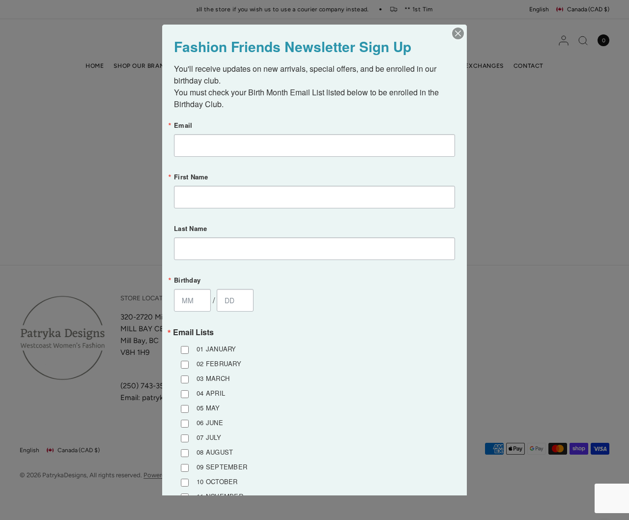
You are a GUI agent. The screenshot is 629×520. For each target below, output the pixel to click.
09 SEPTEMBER (222, 466)
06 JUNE (210, 422)
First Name (191, 176)
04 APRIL (211, 393)
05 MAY (208, 407)
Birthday (187, 280)
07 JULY (209, 437)
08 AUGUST (215, 452)
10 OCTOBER (217, 481)
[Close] (458, 33)
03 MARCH (213, 378)
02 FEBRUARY (219, 363)
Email (183, 125)
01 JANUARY (216, 348)
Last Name (190, 228)
